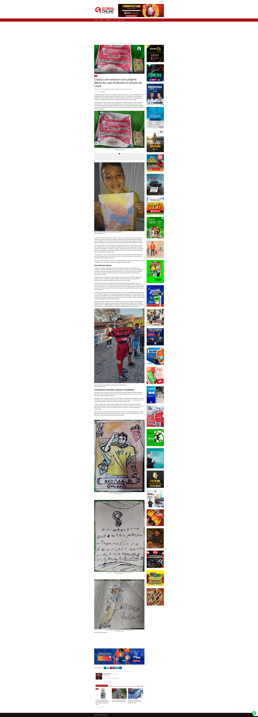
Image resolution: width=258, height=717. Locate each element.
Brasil (96, 75)
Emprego (108, 20)
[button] (254, 713)
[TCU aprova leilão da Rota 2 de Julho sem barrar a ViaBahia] (119, 693)
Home (96, 20)
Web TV (115, 20)
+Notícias (101, 20)
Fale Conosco (121, 20)
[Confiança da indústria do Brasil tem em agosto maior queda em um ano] (135, 693)
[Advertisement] (129, 31)
